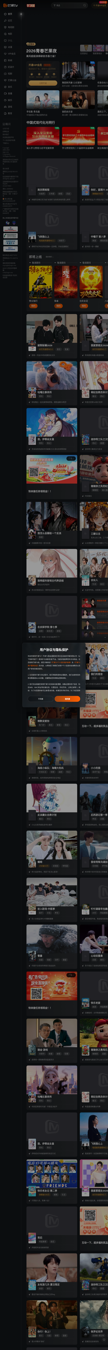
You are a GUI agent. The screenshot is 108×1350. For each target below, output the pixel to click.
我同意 (67, 699)
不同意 (40, 699)
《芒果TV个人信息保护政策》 (61, 662)
